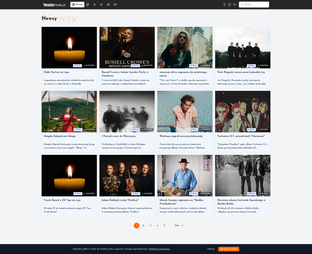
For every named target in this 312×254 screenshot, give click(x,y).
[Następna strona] (182, 225)
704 (177, 225)
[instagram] (229, 4)
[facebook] (224, 4)
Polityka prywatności (159, 249)
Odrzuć (211, 249)
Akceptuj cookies (229, 249)
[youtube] (234, 4)
